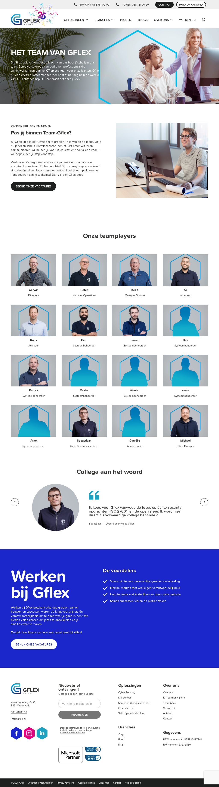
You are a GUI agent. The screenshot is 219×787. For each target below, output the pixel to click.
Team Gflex (169, 703)
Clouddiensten (126, 708)
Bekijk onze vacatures (33, 186)
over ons (161, 20)
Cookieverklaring (86, 783)
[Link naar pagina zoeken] (204, 19)
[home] (34, 14)
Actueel (167, 713)
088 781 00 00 (101, 4)
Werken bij (169, 708)
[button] (76, 20)
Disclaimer (104, 783)
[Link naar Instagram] (29, 733)
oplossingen (74, 20)
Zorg (121, 734)
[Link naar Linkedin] (42, 733)
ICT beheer (124, 697)
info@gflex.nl (18, 719)
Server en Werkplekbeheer (133, 703)
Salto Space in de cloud (131, 713)
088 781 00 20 (140, 4)
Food (121, 739)
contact (164, 4)
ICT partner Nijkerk (174, 697)
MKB (121, 744)
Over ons (168, 692)
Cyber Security (126, 692)
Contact (167, 718)
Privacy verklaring (65, 783)
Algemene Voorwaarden (72, 732)
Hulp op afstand (133, 783)
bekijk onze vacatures (34, 644)
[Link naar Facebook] (16, 733)
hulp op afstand (191, 4)
